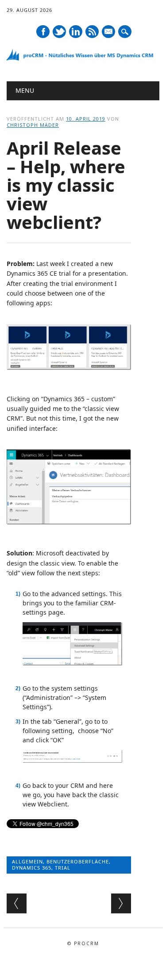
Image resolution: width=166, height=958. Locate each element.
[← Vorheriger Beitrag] (17, 903)
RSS (92, 31)
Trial (62, 867)
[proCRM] (83, 58)
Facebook (43, 31)
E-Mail (108, 32)
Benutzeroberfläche (77, 861)
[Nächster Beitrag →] (121, 903)
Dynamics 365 (31, 867)
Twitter (59, 31)
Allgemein (27, 861)
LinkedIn (75, 31)
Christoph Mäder (33, 125)
